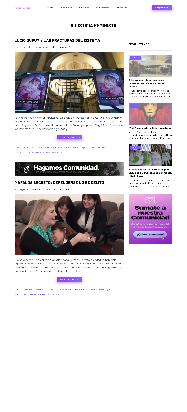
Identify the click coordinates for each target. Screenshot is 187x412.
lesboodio (36, 152)
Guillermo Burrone (96, 290)
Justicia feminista (22, 152)
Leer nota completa (69, 137)
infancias (96, 147)
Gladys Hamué (80, 290)
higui (108, 290)
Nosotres (122, 7)
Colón (50, 290)
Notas (49, 7)
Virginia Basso (26, 189)
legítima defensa (54, 294)
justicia (104, 147)
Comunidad (66, 7)
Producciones (103, 7)
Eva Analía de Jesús (63, 290)
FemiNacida (25, 47)
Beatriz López (41, 290)
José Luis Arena (21, 294)
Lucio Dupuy (57, 152)
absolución (29, 290)
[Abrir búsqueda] (146, 7)
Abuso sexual (30, 147)
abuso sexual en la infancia (49, 147)
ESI (89, 147)
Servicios (84, 7)
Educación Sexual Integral (75, 147)
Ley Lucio (46, 152)
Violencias (42, 47)
